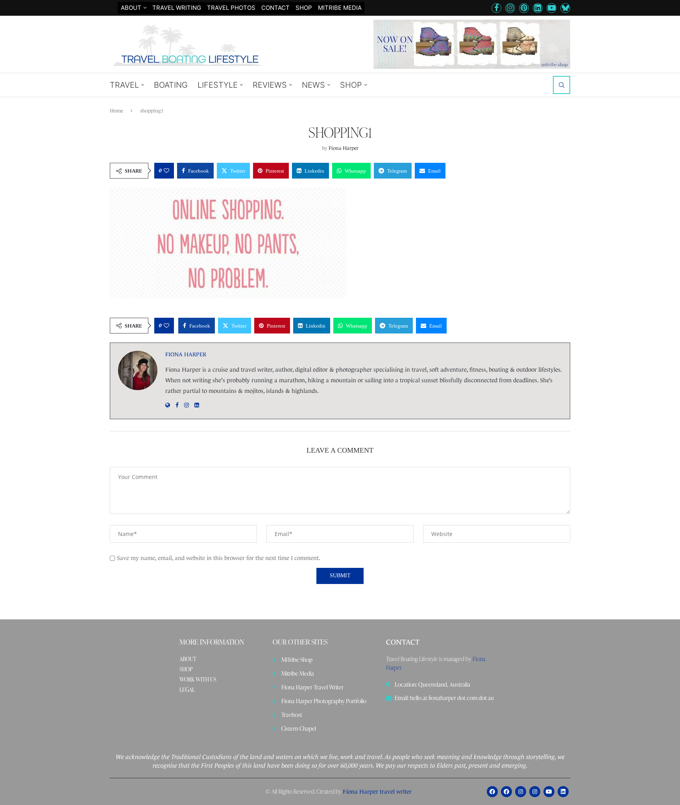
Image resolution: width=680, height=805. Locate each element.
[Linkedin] (538, 8)
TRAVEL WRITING (176, 7)
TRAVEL (124, 85)
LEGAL (187, 690)
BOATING (171, 85)
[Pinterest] (524, 8)
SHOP (304, 7)
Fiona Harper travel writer (377, 791)
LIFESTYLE (218, 85)
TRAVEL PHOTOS (231, 7)
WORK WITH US (197, 679)
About (131, 7)
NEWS (313, 85)
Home (116, 111)
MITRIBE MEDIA (340, 7)
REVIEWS (270, 85)
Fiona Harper (343, 148)
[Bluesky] (565, 8)
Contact (275, 7)
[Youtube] (551, 8)
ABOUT (187, 659)
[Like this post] (166, 171)
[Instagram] (510, 8)
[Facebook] (496, 8)
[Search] (561, 85)
